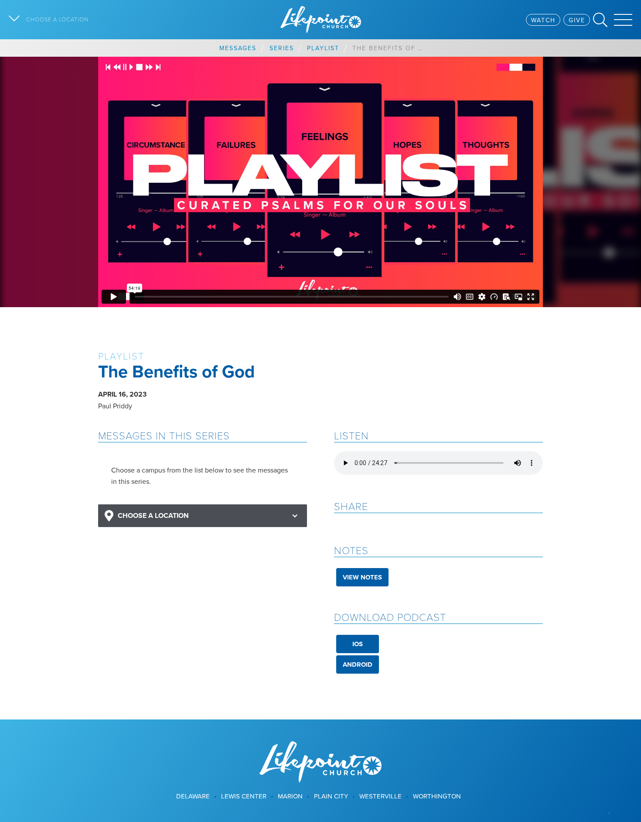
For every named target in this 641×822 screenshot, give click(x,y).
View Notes (362, 577)
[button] (202, 515)
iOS (357, 644)
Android (357, 664)
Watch (543, 20)
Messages (237, 48)
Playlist (323, 48)
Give (577, 20)
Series (281, 48)
